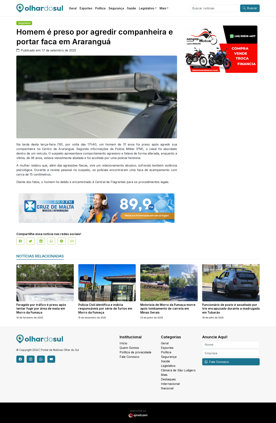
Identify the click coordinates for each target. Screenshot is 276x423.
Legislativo (146, 8)
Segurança (116, 8)
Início (123, 343)
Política (100, 8)
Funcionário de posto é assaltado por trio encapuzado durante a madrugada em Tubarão (231, 308)
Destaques (168, 379)
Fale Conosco (129, 357)
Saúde (131, 8)
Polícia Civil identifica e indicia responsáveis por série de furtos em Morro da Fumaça (105, 308)
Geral (73, 8)
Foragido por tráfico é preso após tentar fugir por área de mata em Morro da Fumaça (41, 308)
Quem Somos (129, 348)
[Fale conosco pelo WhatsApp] (41, 359)
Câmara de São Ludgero (178, 370)
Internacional (170, 384)
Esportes (86, 8)
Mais (163, 8)
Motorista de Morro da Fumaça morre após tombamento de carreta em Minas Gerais (167, 308)
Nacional (167, 388)
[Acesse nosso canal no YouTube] (51, 359)
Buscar (252, 8)
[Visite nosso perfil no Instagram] (31, 359)
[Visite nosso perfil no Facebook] (20, 359)
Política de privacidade (135, 352)
